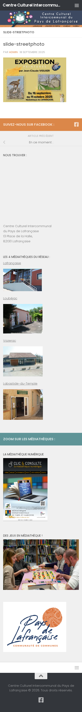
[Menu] (76, 5)
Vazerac (9, 340)
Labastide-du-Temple (20, 383)
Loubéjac (10, 298)
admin (13, 52)
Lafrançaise (12, 263)
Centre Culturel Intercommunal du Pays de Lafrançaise (32, 5)
